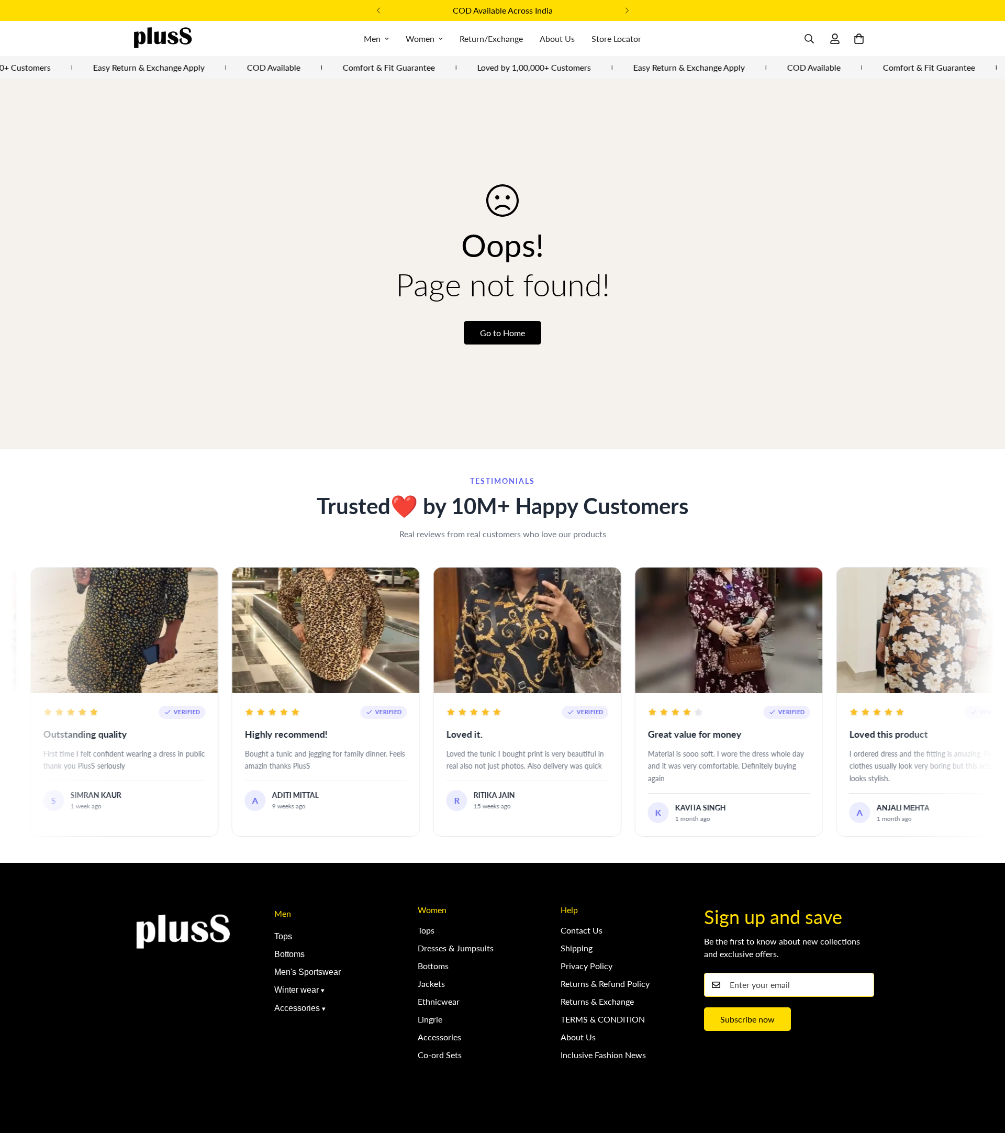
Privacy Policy (586, 966)
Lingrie (430, 1019)
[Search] (809, 38)
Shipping (577, 948)
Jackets (431, 983)
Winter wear (296, 989)
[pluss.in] (162, 38)
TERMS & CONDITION (603, 1019)
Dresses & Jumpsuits (456, 948)
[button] (859, 39)
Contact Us (581, 930)
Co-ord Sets (440, 1055)
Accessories (297, 1008)
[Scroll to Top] (985, 1076)
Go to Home (502, 333)
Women (420, 38)
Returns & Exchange (597, 1001)
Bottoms (289, 954)
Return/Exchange (491, 38)
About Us (557, 38)
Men (372, 38)
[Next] (627, 10)
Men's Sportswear (307, 972)
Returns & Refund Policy (605, 983)
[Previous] (378, 10)
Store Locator (616, 38)
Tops (283, 936)
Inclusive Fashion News (603, 1055)
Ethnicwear (439, 1001)
